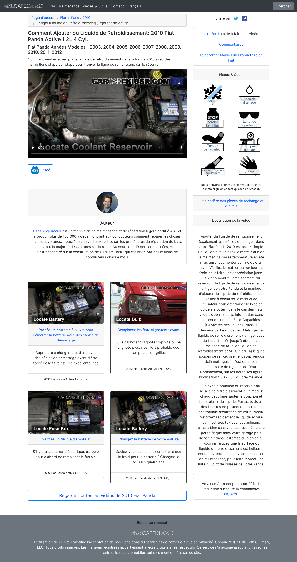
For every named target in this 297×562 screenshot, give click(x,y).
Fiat (63, 17)
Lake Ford (210, 34)
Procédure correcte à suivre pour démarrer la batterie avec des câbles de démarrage (66, 335)
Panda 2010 (80, 17)
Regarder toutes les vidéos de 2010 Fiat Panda (107, 495)
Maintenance (68, 6)
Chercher (283, 6)
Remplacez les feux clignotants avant (148, 330)
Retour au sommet (152, 522)
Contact (117, 6)
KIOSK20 (231, 494)
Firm (51, 6)
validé (44, 170)
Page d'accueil (43, 17)
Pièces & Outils (95, 6)
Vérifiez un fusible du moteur (66, 439)
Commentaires (231, 44)
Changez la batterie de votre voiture (148, 439)
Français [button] (134, 6)
